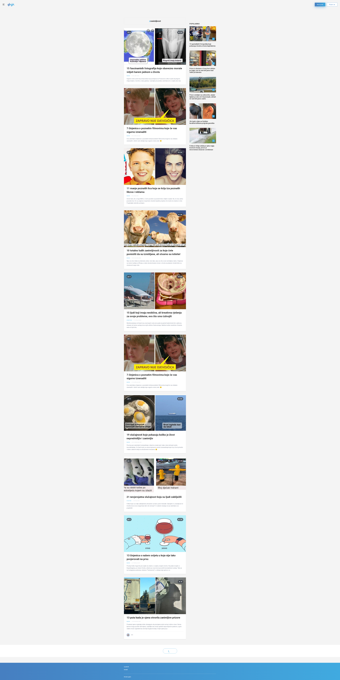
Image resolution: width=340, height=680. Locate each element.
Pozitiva (129, 500)
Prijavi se (332, 4)
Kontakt (126, 669)
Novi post (320, 4)
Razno (128, 75)
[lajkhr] (11, 4)
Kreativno (129, 320)
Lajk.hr (129, 677)
